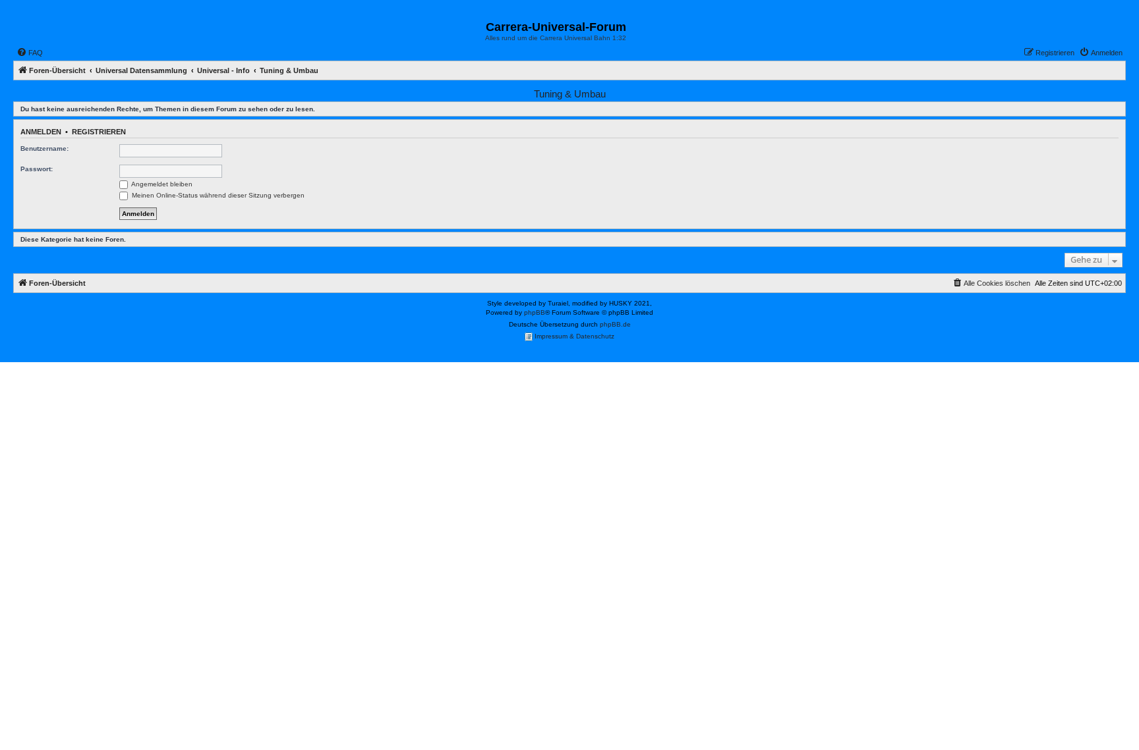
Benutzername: (44, 148)
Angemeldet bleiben (161, 184)
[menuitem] (29, 53)
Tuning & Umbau (570, 93)
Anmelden (40, 132)
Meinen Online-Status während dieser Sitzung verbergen (217, 195)
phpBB (534, 312)
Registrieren (99, 132)
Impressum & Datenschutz (573, 336)
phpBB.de (615, 324)
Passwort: (36, 169)
